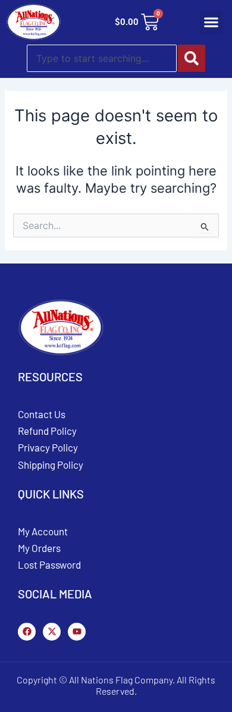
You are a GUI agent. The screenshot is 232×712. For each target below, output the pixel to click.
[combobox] (102, 58)
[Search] (191, 58)
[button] (211, 22)
